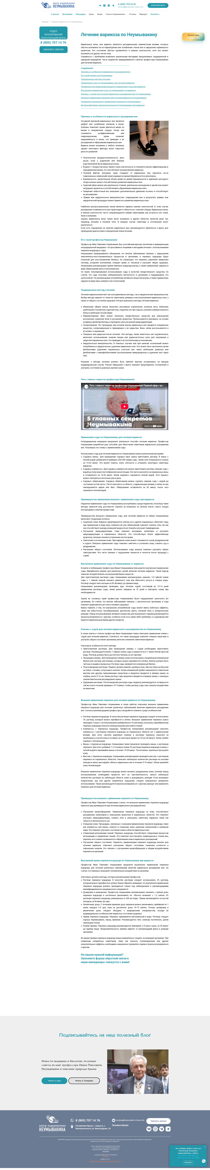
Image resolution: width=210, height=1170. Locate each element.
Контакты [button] (155, 14)
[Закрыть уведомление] (205, 1147)
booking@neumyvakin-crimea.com (130, 7)
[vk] (100, 5)
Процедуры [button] (81, 14)
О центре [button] (55, 14)
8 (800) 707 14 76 (53, 42)
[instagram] (104, 5)
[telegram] (113, 5)
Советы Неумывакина (115, 14)
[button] (158, 1121)
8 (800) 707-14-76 (127, 4)
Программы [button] (67, 14)
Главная (45, 22)
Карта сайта (105, 1151)
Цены (91, 14)
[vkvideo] (108, 5)
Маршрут (143, 14)
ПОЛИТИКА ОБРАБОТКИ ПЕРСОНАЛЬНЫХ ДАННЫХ (105, 1161)
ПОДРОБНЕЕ (105, 1156)
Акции (99, 14)
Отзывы (132, 14)
